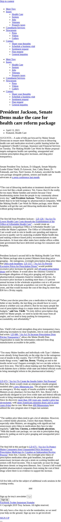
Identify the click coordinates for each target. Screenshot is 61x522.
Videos (15, 35)
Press (14, 33)
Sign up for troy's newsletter (13, 496)
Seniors (15, 17)
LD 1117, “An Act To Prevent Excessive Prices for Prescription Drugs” (26, 265)
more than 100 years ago (29, 400)
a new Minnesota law (23, 386)
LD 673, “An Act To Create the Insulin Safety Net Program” (28, 381)
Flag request (17, 51)
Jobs (14, 19)
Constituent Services (15, 27)
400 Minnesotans (41, 405)
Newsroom (11, 30)
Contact (9, 41)
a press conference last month (25, 177)
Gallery (15, 38)
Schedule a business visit (23, 46)
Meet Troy (11, 9)
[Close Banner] (1, 521)
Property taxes (18, 25)
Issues (9, 11)
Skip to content (7, 1)
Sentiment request (20, 49)
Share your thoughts (21, 43)
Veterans (16, 22)
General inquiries (20, 54)
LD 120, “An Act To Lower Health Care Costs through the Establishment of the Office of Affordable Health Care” (28, 221)
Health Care (17, 14)
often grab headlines (13, 263)
